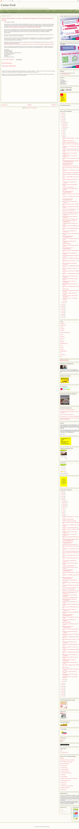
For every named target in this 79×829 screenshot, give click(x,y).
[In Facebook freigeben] (20, 59)
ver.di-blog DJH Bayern (64, 769)
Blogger (48, 826)
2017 (62, 309)
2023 (62, 117)
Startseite (4, 10)
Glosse (61, 334)
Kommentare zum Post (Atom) (31, 107)
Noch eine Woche (65, 288)
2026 (62, 113)
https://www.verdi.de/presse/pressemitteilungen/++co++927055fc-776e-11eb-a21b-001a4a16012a (25, 27)
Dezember (64, 122)
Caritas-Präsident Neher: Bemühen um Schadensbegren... (69, 221)
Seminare (62, 347)
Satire (61, 345)
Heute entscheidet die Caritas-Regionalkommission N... (67, 192)
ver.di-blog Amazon (63, 767)
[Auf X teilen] (19, 59)
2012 (62, 317)
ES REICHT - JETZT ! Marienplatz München (70, 527)
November (64, 124)
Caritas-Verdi (8, 5)
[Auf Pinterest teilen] (21, 59)
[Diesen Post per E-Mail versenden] (16, 59)
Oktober (64, 125)
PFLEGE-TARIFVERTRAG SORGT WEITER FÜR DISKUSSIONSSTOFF (70, 161)
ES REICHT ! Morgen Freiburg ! (68, 140)
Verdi (61, 750)
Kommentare (64, 811)
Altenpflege (51, 10)
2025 (62, 114)
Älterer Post (54, 104)
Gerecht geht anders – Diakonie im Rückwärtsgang (69, 416)
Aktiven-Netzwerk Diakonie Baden (66, 761)
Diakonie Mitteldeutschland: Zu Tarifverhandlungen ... (68, 248)
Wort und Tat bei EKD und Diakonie (66, 414)
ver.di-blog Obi (63, 774)
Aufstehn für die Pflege (66, 243)
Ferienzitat (62, 330)
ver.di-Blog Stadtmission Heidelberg (66, 785)
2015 (62, 312)
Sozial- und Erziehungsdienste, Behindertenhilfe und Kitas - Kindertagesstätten (33, 10)
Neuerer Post (4, 104)
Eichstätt (61, 326)
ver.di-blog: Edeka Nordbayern (65, 772)
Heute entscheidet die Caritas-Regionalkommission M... (67, 199)
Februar (64, 301)
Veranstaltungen (5, 12)
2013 (62, 315)
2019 (62, 306)
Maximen (62, 339)
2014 (62, 314)
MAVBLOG (62, 758)
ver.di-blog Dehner (63, 782)
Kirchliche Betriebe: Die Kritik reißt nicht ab (70, 165)
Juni (63, 131)
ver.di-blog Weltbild (63, 776)
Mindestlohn (62, 341)
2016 (62, 311)
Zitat (61, 356)
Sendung (62, 349)
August (63, 128)
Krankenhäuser (13, 12)
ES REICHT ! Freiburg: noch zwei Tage (69, 142)
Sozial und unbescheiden (64, 763)
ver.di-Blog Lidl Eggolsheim (65, 787)
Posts (63, 809)
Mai (63, 133)
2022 (62, 119)
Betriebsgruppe (63, 325)
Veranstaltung (62, 354)
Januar (63, 302)
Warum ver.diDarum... (62, 740)
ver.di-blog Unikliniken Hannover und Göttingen (68, 778)
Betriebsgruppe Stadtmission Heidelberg (67, 759)
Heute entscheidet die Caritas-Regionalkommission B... (67, 164)
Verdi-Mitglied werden (64, 752)
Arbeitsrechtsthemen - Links (13, 10)
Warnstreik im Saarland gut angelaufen (67, 409)
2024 (62, 116)
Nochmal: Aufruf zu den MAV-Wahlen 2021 (70, 219)
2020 (62, 304)
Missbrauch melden (64, 360)
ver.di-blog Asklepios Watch (65, 780)
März (63, 136)
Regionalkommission (64, 343)
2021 (62, 499)
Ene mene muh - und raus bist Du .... (69, 210)
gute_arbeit (62, 336)
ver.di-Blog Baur (63, 789)
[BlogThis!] (17, 59)
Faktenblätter (73, 10)
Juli (63, 130)
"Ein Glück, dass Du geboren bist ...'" (69, 187)
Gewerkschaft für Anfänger (65, 332)
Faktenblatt (62, 328)
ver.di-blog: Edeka (63, 765)
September (64, 127)
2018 (62, 307)
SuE (61, 352)
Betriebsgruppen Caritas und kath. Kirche (62, 10)
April (63, 135)
